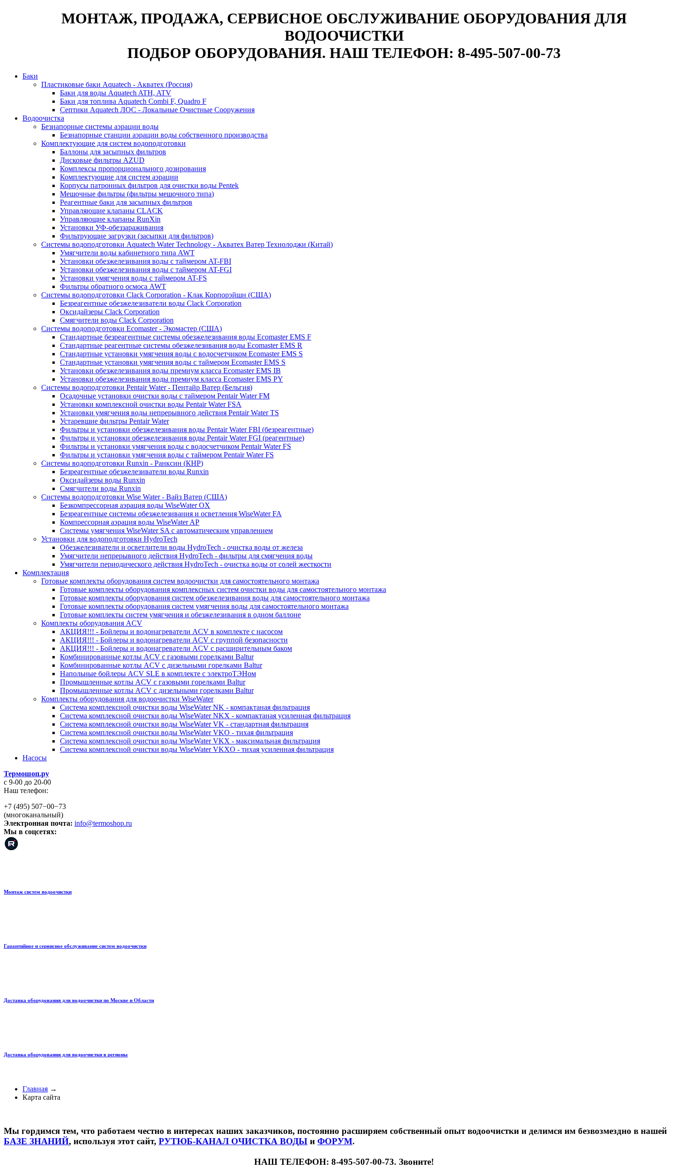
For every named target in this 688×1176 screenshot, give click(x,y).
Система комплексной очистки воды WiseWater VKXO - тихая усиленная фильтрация (197, 749)
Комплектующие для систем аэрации (119, 177)
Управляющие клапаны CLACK (111, 211)
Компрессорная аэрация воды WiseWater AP (129, 522)
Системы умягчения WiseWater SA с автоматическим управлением (166, 530)
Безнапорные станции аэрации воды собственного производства (164, 135)
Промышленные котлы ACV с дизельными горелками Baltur (157, 690)
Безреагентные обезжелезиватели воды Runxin (134, 472)
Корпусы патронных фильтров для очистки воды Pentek (149, 185)
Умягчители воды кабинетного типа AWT (127, 253)
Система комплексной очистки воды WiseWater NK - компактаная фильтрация (185, 707)
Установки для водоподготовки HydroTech (109, 539)
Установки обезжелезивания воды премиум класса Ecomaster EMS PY (171, 379)
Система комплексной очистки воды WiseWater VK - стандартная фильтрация (184, 724)
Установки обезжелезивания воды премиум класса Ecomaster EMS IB (170, 371)
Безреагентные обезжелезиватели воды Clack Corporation (151, 303)
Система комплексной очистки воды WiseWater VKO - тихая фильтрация (176, 732)
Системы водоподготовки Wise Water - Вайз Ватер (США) (134, 497)
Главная (35, 1089)
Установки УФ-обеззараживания (111, 227)
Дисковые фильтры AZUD (102, 160)
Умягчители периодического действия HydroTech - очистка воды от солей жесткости (195, 564)
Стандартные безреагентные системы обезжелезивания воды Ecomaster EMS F (185, 337)
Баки (30, 76)
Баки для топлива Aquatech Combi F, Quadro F (133, 101)
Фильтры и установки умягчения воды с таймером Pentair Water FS (167, 455)
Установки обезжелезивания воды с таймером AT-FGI (146, 270)
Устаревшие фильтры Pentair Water (114, 421)
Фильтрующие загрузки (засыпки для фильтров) (136, 236)
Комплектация (45, 573)
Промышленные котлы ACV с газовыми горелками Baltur (152, 682)
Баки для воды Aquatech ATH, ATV (115, 93)
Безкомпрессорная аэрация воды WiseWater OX (135, 505)
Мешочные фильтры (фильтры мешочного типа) (137, 194)
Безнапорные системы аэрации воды (100, 126)
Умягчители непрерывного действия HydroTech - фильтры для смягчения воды (186, 556)
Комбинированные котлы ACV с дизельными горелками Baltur (161, 665)
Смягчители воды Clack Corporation (117, 320)
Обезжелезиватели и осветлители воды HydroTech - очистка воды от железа (181, 547)
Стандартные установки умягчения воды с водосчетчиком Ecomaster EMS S (181, 354)
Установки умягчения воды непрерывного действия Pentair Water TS (169, 413)
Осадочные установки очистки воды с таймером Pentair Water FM (165, 396)
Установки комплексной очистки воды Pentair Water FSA (151, 404)
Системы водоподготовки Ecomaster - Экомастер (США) (131, 328)
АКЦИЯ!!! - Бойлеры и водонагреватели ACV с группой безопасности (174, 640)
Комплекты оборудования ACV (91, 623)
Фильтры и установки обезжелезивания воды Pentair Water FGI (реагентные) (182, 438)
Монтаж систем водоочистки (38, 892)
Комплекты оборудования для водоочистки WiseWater (127, 699)
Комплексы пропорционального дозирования (133, 169)
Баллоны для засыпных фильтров (113, 152)
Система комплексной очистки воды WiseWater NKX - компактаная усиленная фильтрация (205, 716)
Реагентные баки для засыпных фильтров (126, 202)
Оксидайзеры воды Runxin (102, 480)
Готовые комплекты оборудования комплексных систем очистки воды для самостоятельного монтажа (223, 589)
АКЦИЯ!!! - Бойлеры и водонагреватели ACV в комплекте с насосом (171, 631)
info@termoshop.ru (103, 823)
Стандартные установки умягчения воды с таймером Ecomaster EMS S (172, 362)
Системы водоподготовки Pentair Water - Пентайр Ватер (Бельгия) (146, 387)
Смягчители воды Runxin (100, 488)
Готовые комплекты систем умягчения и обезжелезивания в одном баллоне (180, 615)
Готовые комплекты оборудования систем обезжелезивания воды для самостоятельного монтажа (215, 598)
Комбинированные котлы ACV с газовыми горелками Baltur (157, 657)
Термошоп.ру (26, 774)
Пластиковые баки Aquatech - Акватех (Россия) (116, 84)
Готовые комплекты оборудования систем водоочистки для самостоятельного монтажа (180, 581)
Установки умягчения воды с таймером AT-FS (133, 278)
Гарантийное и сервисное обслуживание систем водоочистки (75, 946)
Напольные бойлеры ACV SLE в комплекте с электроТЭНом (158, 674)
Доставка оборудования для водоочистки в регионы (66, 1054)
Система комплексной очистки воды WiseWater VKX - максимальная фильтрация (190, 741)
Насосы (34, 758)
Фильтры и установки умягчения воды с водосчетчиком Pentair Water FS (175, 446)
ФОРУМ (334, 1141)
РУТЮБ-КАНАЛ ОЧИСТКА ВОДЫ (233, 1141)
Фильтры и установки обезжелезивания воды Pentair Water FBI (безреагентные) (187, 429)
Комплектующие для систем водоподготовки (113, 143)
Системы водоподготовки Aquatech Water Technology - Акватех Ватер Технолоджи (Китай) (187, 244)
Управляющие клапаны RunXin (110, 219)
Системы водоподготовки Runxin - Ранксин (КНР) (122, 463)
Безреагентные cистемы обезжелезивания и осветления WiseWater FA (171, 514)
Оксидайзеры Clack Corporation (110, 312)
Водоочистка (43, 118)
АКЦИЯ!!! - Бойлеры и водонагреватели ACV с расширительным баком (176, 648)
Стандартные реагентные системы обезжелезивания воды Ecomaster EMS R (181, 345)
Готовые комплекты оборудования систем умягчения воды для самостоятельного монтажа (204, 606)
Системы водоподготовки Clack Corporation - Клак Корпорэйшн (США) (156, 295)
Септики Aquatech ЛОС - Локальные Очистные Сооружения (157, 110)
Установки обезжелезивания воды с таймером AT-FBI (145, 261)
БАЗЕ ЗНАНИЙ (36, 1141)
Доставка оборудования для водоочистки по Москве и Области (79, 1000)
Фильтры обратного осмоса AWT (113, 286)
